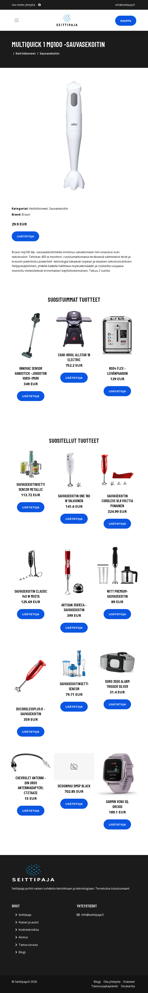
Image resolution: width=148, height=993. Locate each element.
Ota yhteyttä (112, 982)
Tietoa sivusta (28, 945)
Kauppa (125, 20)
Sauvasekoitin (49, 53)
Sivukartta (128, 986)
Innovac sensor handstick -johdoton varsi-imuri (31, 373)
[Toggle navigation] (16, 20)
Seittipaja (25, 915)
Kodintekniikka (29, 930)
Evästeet (129, 982)
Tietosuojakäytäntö (104, 986)
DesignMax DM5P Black (74, 786)
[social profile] (39, 4)
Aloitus (23, 937)
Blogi (22, 952)
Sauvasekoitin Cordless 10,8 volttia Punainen (117, 501)
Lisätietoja (25, 236)
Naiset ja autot (29, 922)
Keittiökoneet (26, 53)
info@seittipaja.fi (125, 4)
